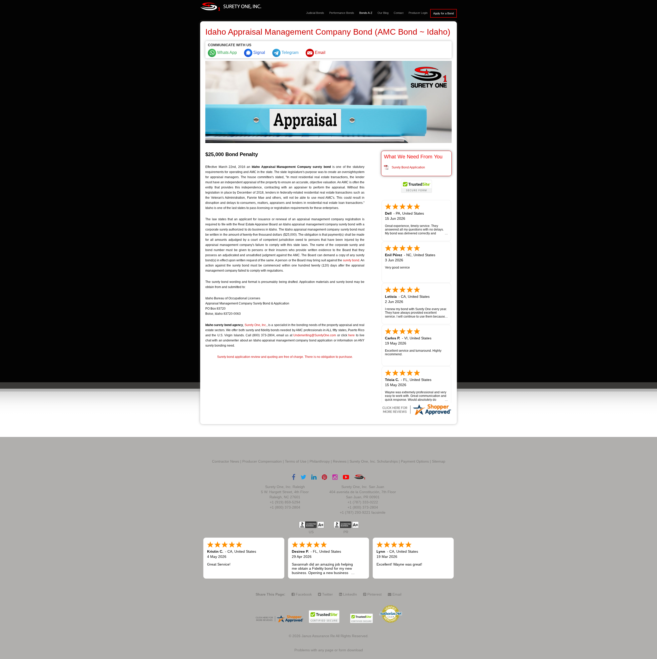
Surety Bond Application (408, 167)
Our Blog (383, 12)
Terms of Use (295, 461)
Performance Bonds (341, 12)
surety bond (351, 260)
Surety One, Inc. (256, 325)
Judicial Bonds (315, 12)
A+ (320, 524)
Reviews (339, 461)
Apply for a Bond (443, 13)
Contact (398, 12)
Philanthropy (320, 461)
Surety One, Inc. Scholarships (374, 461)
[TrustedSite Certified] (416, 186)
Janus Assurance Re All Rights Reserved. (335, 636)
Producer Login (418, 12)
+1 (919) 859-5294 (285, 502)
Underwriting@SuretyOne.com (314, 335)
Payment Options (415, 461)
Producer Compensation (262, 461)
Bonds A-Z (365, 12)
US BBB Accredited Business (308, 524)
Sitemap (438, 461)
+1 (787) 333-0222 (362, 502)
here (351, 335)
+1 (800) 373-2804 (285, 507)
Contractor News (225, 461)
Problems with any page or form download (328, 650)
